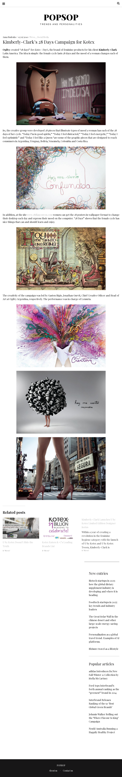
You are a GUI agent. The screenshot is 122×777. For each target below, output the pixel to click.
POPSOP (61, 17)
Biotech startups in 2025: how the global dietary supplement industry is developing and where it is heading (103, 588)
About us (53, 770)
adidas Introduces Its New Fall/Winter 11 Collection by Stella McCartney (103, 675)
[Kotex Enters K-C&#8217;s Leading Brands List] (60, 528)
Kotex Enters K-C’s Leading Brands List (57, 544)
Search (117, 3)
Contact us (68, 770)
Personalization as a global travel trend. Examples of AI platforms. (104, 638)
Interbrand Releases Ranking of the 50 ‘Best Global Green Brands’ (101, 703)
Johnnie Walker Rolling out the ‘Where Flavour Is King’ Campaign (104, 718)
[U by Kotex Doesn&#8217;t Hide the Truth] (21, 528)
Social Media (43, 37)
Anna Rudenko (10, 37)
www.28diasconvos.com (39, 214)
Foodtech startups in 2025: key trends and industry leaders (103, 606)
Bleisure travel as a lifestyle (103, 648)
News (32, 37)
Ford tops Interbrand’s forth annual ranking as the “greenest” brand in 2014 (104, 689)
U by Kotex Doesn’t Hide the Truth (18, 544)
